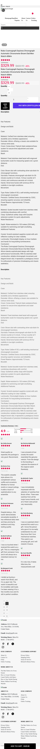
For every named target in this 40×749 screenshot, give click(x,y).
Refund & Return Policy (28, 662)
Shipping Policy (25, 657)
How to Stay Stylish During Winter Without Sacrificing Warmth (9, 681)
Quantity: (4, 86)
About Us (3, 655)
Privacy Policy (25, 655)
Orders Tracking (5, 662)
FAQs (2, 659)
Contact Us (4, 657)
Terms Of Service (26, 659)
